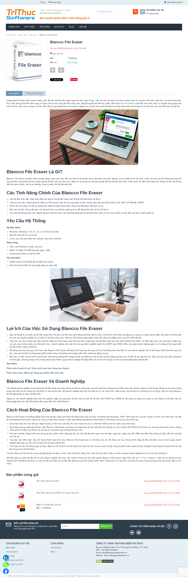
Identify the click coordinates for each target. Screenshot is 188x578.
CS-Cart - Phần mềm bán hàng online (84, 576)
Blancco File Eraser (125, 103)
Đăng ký (106, 526)
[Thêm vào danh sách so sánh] (61, 70)
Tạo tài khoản (11, 552)
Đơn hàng (10, 556)
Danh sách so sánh (14, 564)
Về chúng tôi (56, 548)
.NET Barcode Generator (47, 481)
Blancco (33, 35)
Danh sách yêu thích (15, 560)
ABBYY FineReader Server (48, 505)
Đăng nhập (10, 548)
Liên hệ (83, 27)
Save (75, 79)
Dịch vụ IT (59, 27)
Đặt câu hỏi (57, 53)
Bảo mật (22, 35)
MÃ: (52, 58)
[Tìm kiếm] (135, 11)
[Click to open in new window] (170, 526)
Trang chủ (13, 27)
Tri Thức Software (147, 458)
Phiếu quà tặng (54, 2)
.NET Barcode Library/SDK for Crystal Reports (57, 493)
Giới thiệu (29, 27)
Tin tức (43, 2)
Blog (71, 27)
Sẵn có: (53, 62)
